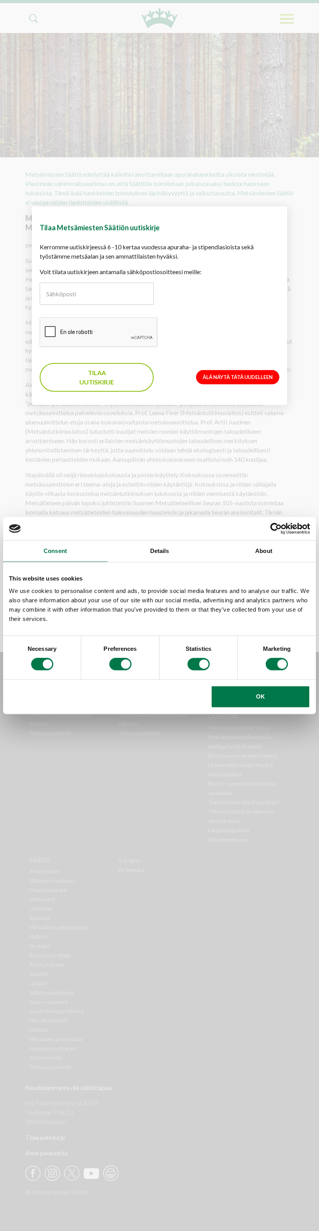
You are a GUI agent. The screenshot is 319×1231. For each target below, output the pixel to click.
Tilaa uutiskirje (96, 377)
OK (260, 696)
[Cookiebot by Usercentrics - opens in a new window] (276, 528)
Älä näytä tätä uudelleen (238, 377)
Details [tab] (159, 551)
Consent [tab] (55, 551)
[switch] (120, 664)
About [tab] (263, 551)
